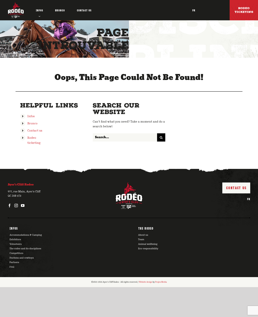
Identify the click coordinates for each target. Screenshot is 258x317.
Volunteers (16, 244)
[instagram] (16, 205)
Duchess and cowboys (22, 257)
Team (141, 239)
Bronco (32, 123)
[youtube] (22, 205)
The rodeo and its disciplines (25, 248)
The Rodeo (145, 228)
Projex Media (161, 282)
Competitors (16, 253)
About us (143, 234)
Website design (145, 282)
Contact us (34, 130)
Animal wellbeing (148, 244)
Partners (14, 262)
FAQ (12, 266)
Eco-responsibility (148, 248)
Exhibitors (15, 239)
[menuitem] (194, 10)
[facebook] (9, 205)
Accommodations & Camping (26, 234)
